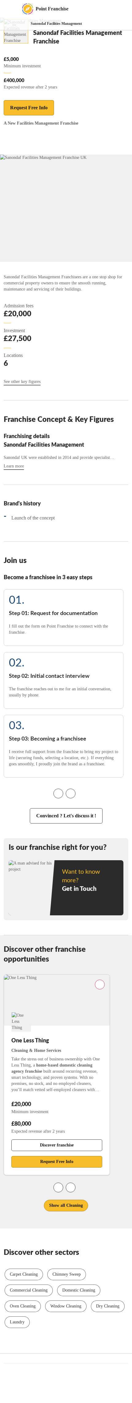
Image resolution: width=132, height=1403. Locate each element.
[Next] (71, 793)
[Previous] (58, 793)
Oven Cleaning (23, 1306)
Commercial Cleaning (29, 1290)
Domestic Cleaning (78, 1290)
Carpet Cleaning (24, 1274)
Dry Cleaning (107, 1306)
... (14, 23)
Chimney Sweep (66, 1274)
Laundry (17, 1322)
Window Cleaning (65, 1306)
